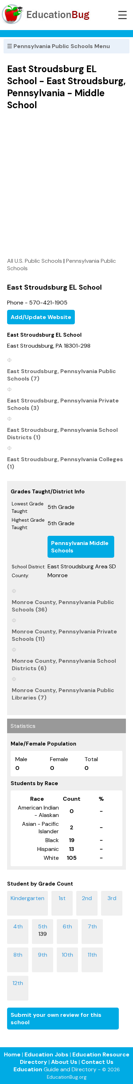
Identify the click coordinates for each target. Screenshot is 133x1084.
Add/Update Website (41, 317)
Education (27, 1069)
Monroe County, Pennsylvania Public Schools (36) (63, 605)
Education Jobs (46, 1054)
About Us (64, 1062)
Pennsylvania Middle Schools (80, 546)
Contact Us (97, 1062)
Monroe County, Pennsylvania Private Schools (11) (64, 635)
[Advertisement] (66, 183)
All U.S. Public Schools (34, 261)
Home (12, 1054)
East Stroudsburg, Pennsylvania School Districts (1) (62, 433)
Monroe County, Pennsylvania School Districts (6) (64, 664)
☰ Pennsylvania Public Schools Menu (58, 46)
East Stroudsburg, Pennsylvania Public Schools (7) (61, 374)
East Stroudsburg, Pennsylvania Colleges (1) (65, 463)
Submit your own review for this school (56, 1018)
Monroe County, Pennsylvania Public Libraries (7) (63, 693)
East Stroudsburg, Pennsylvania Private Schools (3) (63, 404)
